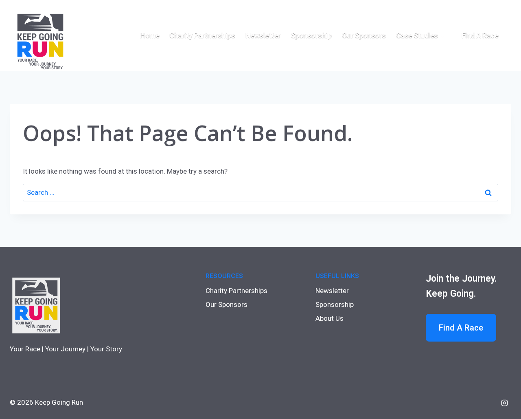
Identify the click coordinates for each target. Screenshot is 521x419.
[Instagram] (504, 403)
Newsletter (263, 35)
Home (149, 35)
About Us (329, 318)
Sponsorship (311, 35)
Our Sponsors (364, 35)
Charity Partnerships (202, 35)
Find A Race (461, 328)
